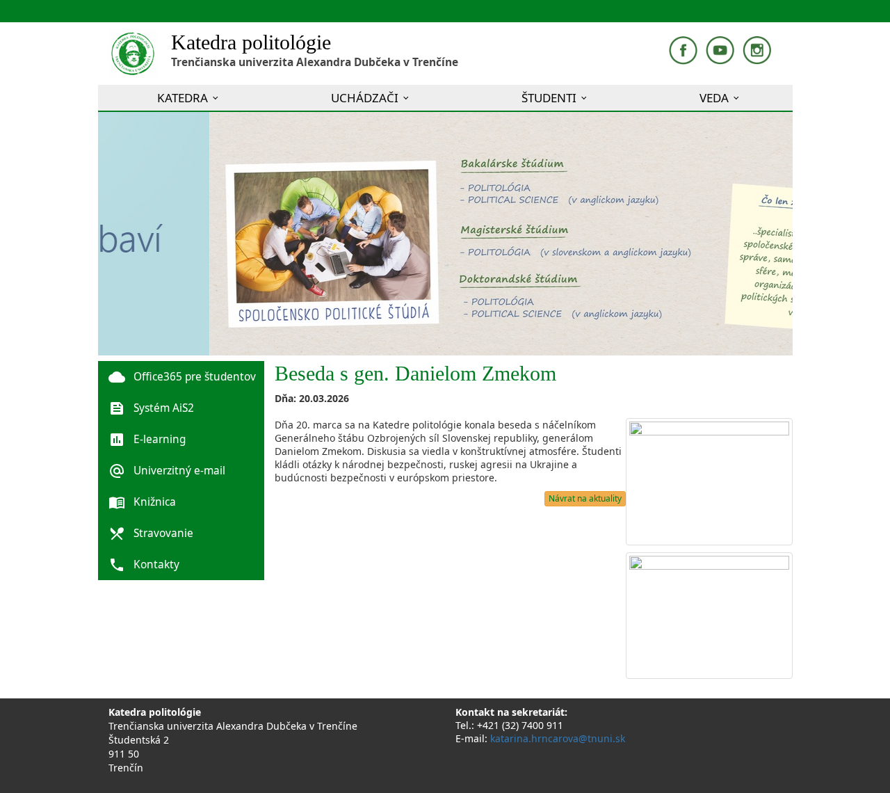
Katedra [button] (182, 98)
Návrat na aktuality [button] (585, 498)
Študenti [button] (548, 98)
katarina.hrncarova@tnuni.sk (557, 738)
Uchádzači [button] (364, 98)
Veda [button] (714, 98)
